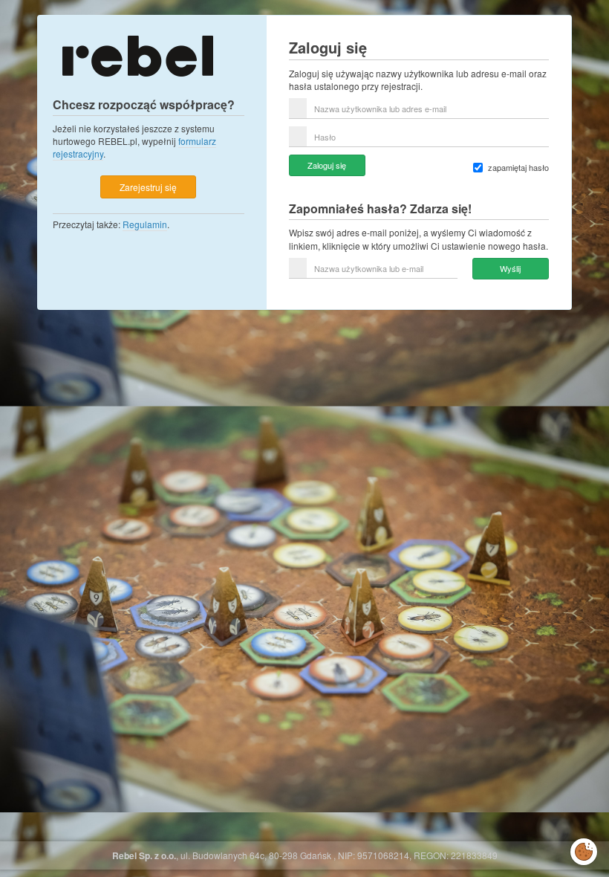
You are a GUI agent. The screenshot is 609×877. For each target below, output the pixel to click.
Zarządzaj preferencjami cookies (584, 849)
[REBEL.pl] (137, 54)
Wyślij (510, 268)
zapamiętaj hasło (518, 167)
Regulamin (145, 224)
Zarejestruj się (148, 187)
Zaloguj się (326, 165)
